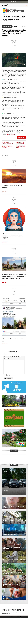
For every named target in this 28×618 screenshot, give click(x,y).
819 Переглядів (16, 26)
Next (25, 15)
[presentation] (4, 356)
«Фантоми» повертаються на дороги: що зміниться (14, 491)
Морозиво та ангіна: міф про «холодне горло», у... (14, 597)
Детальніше (5, 191)
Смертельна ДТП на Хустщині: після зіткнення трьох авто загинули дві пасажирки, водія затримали (14, 18)
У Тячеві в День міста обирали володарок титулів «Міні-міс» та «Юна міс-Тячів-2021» (14, 276)
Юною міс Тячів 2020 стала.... (13, 339)
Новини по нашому (11, 134)
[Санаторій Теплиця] (14, 438)
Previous (24, 15)
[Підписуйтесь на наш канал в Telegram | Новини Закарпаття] (14, 386)
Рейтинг (24, 26)
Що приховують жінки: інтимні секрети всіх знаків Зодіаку (12, 236)
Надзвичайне (5, 545)
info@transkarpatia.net (6, 613)
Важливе (4, 570)
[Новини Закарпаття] (14, 10)
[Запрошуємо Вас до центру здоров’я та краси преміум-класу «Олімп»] (14, 417)
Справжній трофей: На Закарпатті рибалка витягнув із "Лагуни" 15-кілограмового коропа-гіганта (20, 145)
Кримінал (4, 531)
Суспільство (5, 490)
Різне (4, 595)
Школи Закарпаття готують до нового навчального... (14, 521)
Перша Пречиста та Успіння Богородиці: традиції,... (11, 585)
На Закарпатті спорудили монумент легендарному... (14, 560)
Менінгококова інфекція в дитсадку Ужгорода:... (14, 547)
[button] (5, 357)
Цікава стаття (22, 137)
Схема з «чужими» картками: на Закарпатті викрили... (13, 533)
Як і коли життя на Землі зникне (12, 186)
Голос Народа (5, 504)
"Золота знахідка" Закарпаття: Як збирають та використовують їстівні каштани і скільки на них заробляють (7, 145)
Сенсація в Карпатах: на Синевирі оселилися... (13, 572)
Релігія (4, 582)
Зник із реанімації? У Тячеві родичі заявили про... (13, 506)
